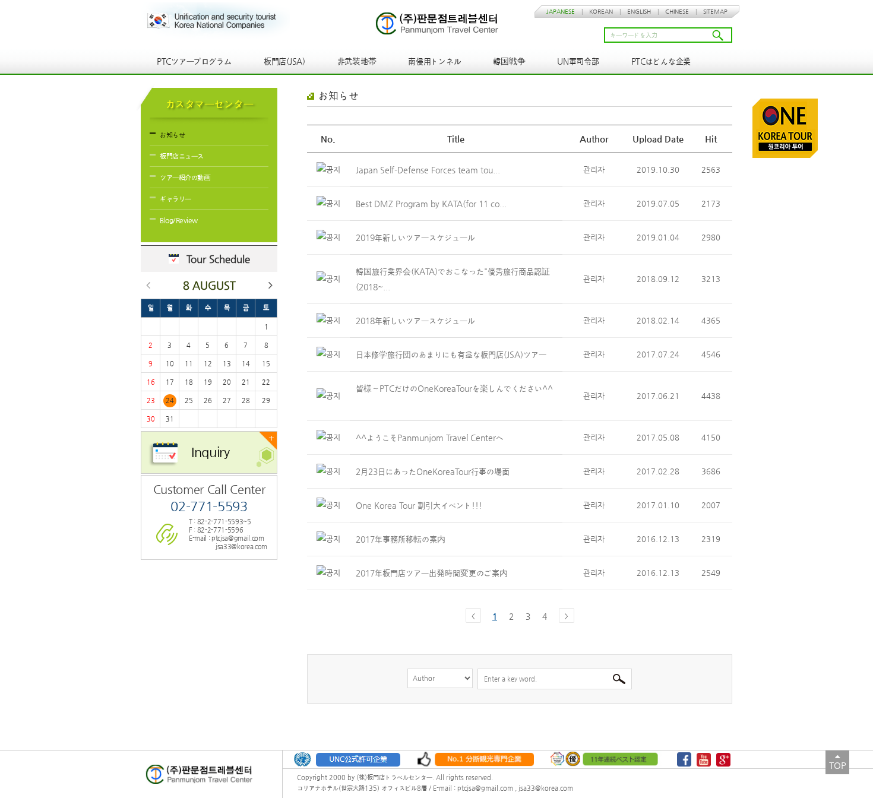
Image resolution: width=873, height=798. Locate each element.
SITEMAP (715, 11)
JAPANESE (560, 11)
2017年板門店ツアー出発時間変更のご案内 (433, 573)
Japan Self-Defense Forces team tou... (429, 170)
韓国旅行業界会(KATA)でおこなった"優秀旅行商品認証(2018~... (453, 279)
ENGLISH (639, 11)
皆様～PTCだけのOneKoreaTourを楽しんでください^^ (454, 388)
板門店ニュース (182, 156)
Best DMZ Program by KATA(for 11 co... (432, 203)
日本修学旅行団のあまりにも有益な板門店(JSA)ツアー (452, 354)
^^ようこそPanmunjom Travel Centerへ (431, 437)
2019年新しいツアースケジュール (416, 237)
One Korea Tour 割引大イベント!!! (420, 505)
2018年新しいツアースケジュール (416, 320)
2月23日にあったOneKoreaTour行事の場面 (434, 471)
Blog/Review (179, 220)
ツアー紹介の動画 (185, 177)
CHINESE (677, 11)
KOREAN (601, 11)
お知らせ (172, 135)
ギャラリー (175, 199)
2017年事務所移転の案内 (402, 539)
